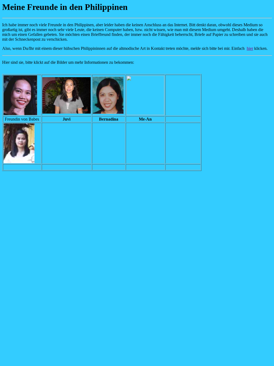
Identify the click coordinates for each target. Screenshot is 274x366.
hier (250, 48)
